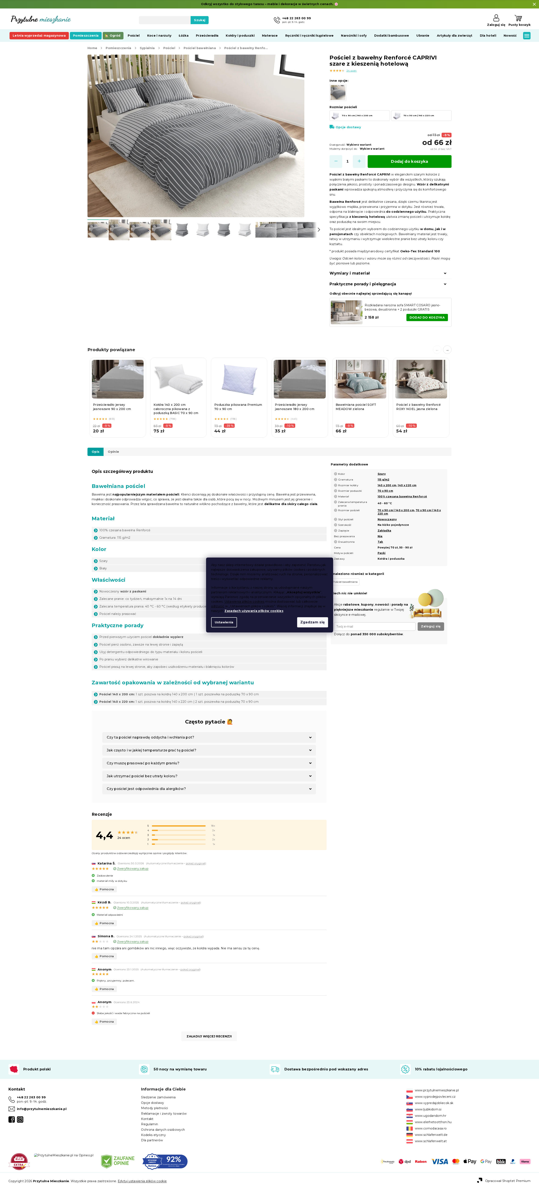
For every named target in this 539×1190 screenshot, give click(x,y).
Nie (380, 536)
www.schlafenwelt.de (431, 1135)
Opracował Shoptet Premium (508, 1181)
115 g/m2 (383, 479)
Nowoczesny (387, 519)
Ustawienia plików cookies (244, 601)
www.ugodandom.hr (430, 1116)
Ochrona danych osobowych (163, 1130)
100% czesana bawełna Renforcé (402, 496)
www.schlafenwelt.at (431, 1141)
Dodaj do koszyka (409, 161)
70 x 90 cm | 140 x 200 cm (396, 510)
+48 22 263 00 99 (31, 1097)
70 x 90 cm (385, 490)
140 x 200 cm (387, 485)
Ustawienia (224, 622)
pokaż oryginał (195, 863)
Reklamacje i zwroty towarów (164, 1113)
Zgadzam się (312, 622)
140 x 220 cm (407, 485)
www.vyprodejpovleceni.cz (435, 1097)
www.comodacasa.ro (431, 1128)
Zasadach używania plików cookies (253, 611)
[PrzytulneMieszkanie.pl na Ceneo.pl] (118, 1161)
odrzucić (217, 606)
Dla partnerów (152, 1140)
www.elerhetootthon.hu (433, 1122)
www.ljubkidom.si (428, 1109)
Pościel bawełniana (345, 581)
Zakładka (384, 530)
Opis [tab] (95, 452)
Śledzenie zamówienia (158, 1097)
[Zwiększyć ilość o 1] (359, 161)
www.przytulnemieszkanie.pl (437, 1090)
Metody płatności (154, 1108)
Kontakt (147, 1119)
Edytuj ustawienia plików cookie (142, 1181)
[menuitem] (39, 35)
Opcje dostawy (348, 127)
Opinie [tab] (113, 452)
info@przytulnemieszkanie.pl (42, 1109)
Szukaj (199, 20)
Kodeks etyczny (153, 1135)
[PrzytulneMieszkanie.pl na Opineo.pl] (63, 1155)
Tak (380, 541)
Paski (382, 553)
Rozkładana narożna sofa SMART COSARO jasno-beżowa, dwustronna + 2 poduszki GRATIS (402, 307)
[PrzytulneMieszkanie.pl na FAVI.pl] (19, 1161)
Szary (382, 473)
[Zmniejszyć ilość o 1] (336, 161)
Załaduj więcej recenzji (209, 1036)
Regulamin (149, 1124)
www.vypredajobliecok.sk (434, 1103)
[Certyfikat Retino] (165, 1161)
